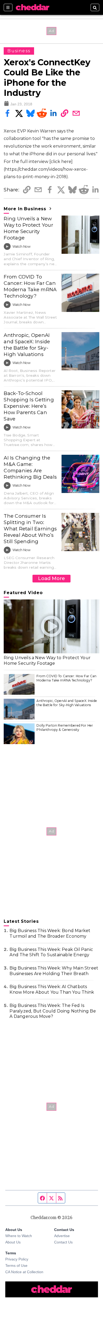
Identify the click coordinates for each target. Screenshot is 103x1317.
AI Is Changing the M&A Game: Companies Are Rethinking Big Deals (30, 467)
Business (18, 50)
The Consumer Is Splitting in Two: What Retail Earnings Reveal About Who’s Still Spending (30, 528)
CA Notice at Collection (24, 1272)
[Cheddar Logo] (32, 7)
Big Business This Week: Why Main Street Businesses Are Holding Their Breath (54, 971)
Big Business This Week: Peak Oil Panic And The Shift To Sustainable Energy (51, 952)
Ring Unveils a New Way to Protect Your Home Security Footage (28, 228)
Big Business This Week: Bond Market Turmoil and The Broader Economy (50, 933)
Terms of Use (16, 1265)
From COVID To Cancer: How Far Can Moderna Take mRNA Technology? (30, 286)
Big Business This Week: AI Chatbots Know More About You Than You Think (52, 989)
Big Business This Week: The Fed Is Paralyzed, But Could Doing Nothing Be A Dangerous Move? (53, 1011)
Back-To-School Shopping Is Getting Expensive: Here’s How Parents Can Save (29, 406)
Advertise (62, 1236)
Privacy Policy (16, 1259)
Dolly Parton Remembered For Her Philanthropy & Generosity (64, 727)
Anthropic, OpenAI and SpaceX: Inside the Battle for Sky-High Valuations (27, 344)
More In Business (26, 208)
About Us (13, 1242)
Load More (51, 578)
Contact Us (63, 1242)
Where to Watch (18, 1236)
